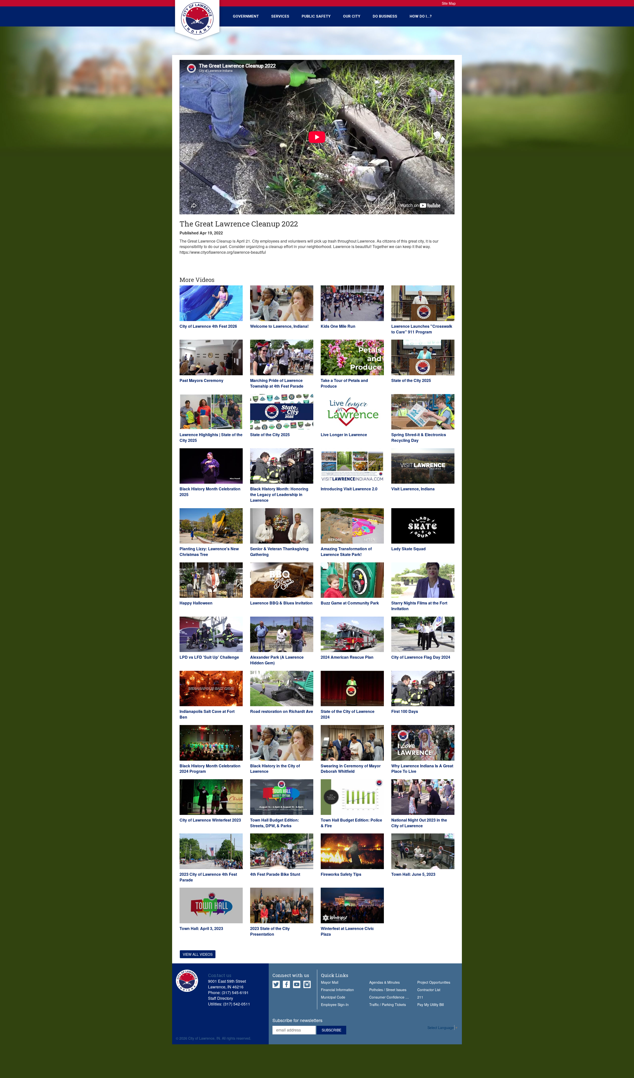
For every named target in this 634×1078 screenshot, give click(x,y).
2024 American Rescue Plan (347, 657)
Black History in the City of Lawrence (275, 768)
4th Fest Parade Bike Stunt (275, 874)
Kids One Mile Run (338, 326)
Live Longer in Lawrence (344, 434)
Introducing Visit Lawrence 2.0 (349, 489)
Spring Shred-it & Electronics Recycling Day (418, 437)
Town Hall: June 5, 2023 (413, 874)
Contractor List (428, 989)
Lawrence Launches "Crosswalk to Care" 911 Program (421, 329)
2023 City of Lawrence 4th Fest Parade (208, 877)
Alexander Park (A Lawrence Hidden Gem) (277, 660)
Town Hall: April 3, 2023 (201, 928)
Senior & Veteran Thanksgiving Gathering (279, 551)
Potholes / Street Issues (387, 989)
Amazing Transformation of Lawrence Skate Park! (346, 551)
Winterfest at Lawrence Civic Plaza (347, 931)
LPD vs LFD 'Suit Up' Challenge (209, 657)
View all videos (197, 954)
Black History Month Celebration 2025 (210, 491)
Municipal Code (333, 997)
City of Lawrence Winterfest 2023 (210, 820)
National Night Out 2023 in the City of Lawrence (419, 822)
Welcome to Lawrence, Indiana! (279, 326)
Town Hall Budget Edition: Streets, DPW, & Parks (274, 822)
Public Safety (316, 16)
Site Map (449, 3)
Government (246, 16)
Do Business (385, 16)
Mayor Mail (329, 982)
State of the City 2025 (411, 380)
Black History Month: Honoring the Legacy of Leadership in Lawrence (279, 494)
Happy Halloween (196, 603)
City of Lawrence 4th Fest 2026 (208, 326)
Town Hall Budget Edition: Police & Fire (351, 822)
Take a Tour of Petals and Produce (344, 383)
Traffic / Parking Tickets (387, 1004)
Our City (351, 16)
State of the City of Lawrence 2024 (347, 714)
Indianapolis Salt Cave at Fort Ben (207, 714)
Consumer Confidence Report (392, 997)
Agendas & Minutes (384, 982)
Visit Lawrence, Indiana (413, 489)
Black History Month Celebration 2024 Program (210, 768)
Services (280, 16)
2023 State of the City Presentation (270, 931)
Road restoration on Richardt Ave (281, 711)
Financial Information (337, 989)
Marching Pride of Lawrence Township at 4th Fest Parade (276, 383)
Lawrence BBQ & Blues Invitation (281, 603)
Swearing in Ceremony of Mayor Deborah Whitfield (351, 768)
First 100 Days (404, 711)
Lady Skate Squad (408, 549)
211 (420, 997)
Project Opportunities (433, 982)
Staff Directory (220, 998)
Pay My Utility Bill (430, 1004)
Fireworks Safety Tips (341, 874)
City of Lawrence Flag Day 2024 (420, 657)
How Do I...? (421, 16)
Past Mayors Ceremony (201, 380)
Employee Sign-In (335, 1004)
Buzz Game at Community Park (350, 603)
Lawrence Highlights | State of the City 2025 (211, 437)
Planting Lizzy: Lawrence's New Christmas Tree (209, 551)
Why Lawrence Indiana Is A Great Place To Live (422, 768)
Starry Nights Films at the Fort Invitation (419, 605)
